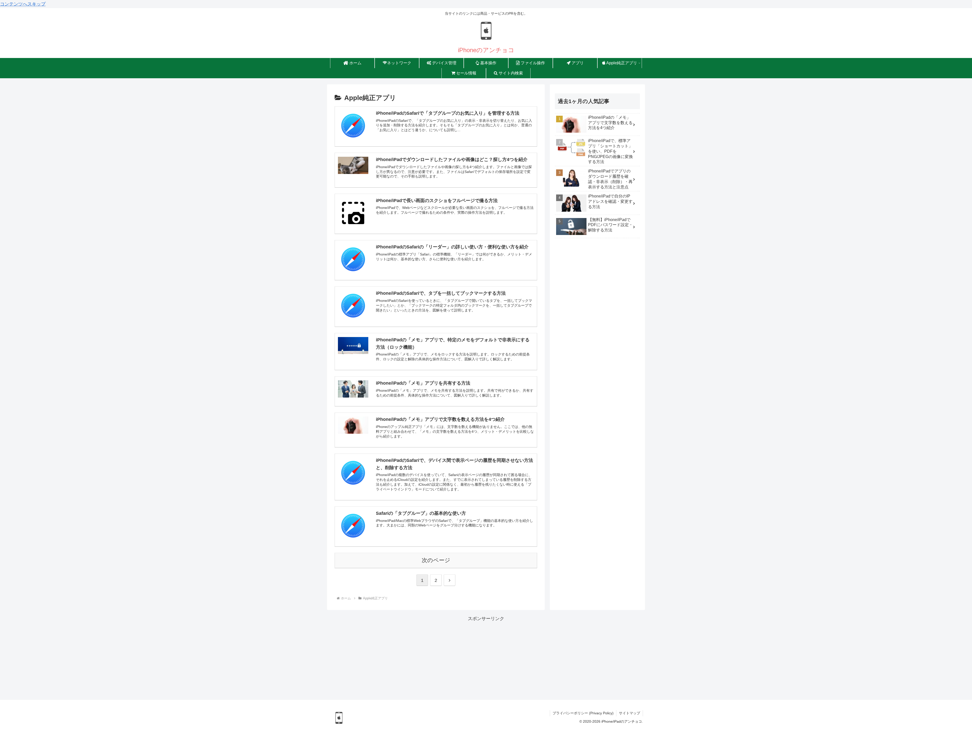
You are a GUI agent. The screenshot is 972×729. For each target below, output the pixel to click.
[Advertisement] (486, 658)
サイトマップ (629, 713)
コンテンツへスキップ (23, 4)
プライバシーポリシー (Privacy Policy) (583, 713)
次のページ (436, 560)
